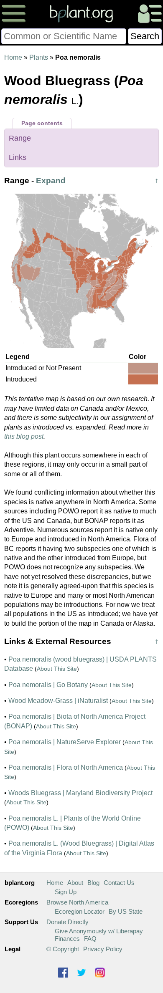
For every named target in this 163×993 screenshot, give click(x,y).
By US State (126, 911)
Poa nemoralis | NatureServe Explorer (64, 741)
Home (13, 57)
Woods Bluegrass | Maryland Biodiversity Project (80, 792)
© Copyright (62, 949)
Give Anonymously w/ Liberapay (99, 931)
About (75, 882)
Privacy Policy (102, 949)
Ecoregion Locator (79, 911)
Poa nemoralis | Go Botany (48, 684)
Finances (67, 938)
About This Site (57, 668)
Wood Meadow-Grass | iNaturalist (58, 700)
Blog (93, 882)
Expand (51, 180)
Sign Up (65, 891)
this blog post (23, 436)
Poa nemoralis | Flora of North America (65, 767)
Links (17, 157)
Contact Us (119, 882)
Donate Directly (67, 921)
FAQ (90, 938)
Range (20, 138)
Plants (38, 57)
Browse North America (77, 902)
